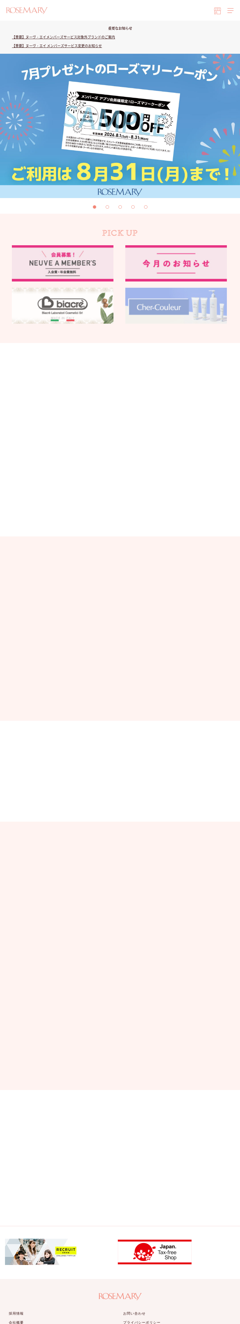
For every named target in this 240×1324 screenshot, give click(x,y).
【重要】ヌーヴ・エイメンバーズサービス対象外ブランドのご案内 (63, 37)
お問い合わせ (134, 1313)
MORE (116, 704)
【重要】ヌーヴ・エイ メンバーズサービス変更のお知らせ (57, 45)
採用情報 (16, 1313)
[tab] (94, 207)
